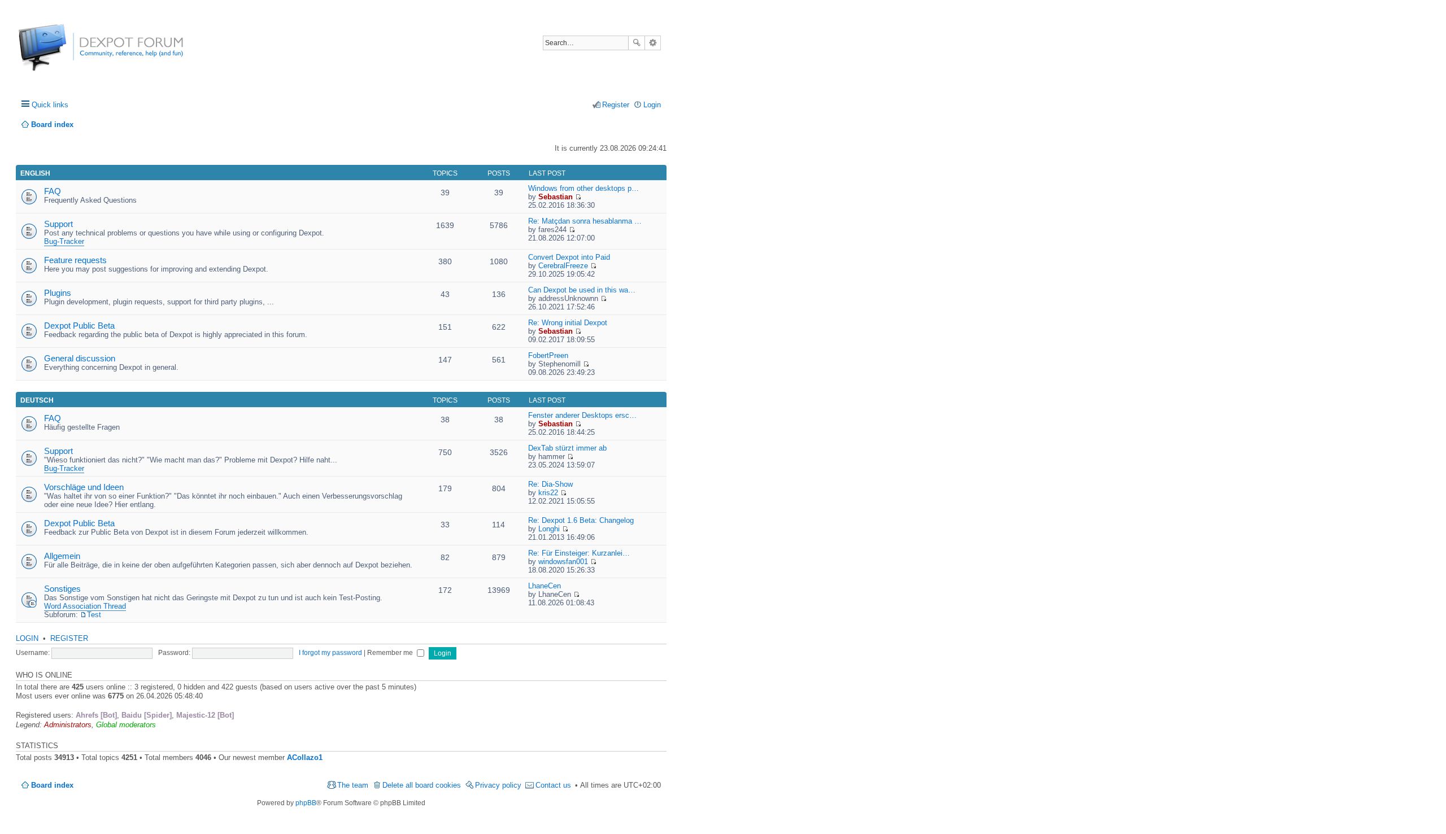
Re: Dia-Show (550, 484)
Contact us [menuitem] (553, 785)
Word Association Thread (85, 606)
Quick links (50, 105)
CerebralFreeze (563, 265)
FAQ (52, 191)
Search (636, 43)
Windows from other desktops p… (583, 188)
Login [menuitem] (652, 105)
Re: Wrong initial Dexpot (567, 322)
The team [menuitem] (352, 785)
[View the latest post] (578, 197)
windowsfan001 (563, 561)
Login (27, 638)
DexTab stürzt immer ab (567, 448)
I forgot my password (330, 653)
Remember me (391, 653)
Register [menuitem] (615, 105)
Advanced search (652, 43)
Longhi (549, 529)
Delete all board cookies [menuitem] (421, 785)
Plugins (57, 293)
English (35, 173)
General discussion (79, 358)
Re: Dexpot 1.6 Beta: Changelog (581, 520)
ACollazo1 (305, 757)
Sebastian (555, 197)
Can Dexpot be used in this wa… (581, 290)
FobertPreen (548, 355)
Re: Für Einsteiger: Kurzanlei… (579, 553)
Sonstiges (62, 588)
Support (58, 224)
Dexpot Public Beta (79, 325)
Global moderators (126, 725)
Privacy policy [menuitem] (498, 785)
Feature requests (75, 260)
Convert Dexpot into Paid (569, 257)
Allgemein (62, 556)
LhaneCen (544, 586)
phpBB (305, 803)
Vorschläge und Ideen (84, 487)
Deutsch (37, 400)
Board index (52, 785)
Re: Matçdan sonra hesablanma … (585, 221)
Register (69, 638)
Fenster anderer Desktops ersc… (582, 415)
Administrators (68, 725)
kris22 (548, 492)
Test (94, 614)
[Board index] (61, 53)
